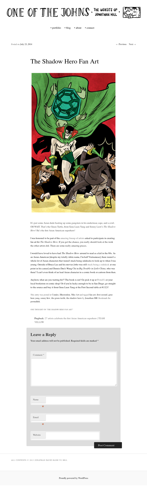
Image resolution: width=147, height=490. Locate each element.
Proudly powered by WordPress (73, 478)
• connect (89, 27)
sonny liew (45, 298)
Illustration (65, 294)
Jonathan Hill (91, 298)
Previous (121, 44)
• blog (68, 27)
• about (77, 27)
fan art (92, 294)
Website (37, 434)
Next (132, 44)
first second (102, 294)
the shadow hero (74, 298)
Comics (55, 294)
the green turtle (58, 298)
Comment (38, 354)
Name (38, 400)
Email (38, 418)
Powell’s (101, 279)
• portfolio (56, 27)
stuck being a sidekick (98, 264)
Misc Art (75, 294)
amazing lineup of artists (72, 238)
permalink (35, 301)
